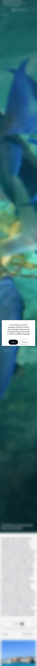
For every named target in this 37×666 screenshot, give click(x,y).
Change (24, 342)
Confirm (13, 342)
